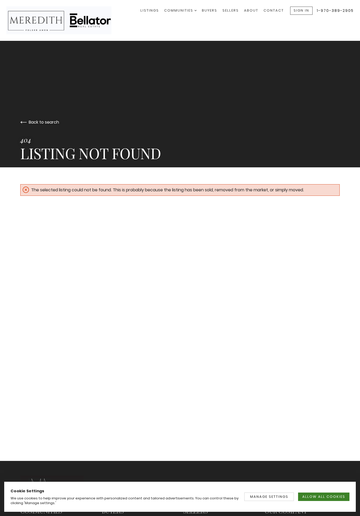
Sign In (301, 10)
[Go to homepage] (64, 20)
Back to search (44, 122)
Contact (274, 10)
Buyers (209, 10)
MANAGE (269, 496)
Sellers (230, 10)
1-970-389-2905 (335, 10)
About (251, 10)
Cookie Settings (28, 491)
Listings (149, 10)
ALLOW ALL (323, 496)
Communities (179, 10)
